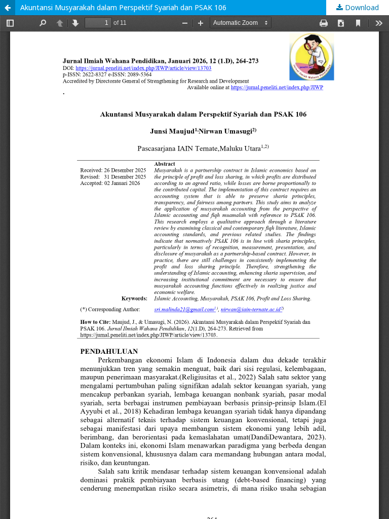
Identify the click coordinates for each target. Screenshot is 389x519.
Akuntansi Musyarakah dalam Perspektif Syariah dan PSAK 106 (123, 7)
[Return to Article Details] (7, 7)
